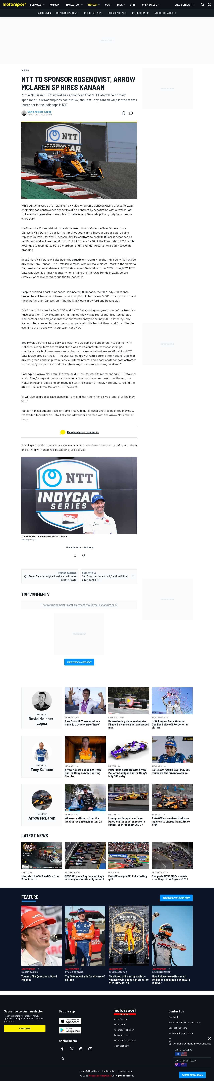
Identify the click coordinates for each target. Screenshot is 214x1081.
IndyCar (92, 4)
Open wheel (149, 4)
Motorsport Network (100, 1075)
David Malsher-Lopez (39, 112)
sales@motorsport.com (181, 1033)
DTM (132, 4)
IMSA (120, 4)
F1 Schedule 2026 (93, 13)
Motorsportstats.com (125, 1040)
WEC (107, 4)
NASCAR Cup (73, 4)
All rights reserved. (123, 1075)
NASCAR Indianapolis (165, 13)
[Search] (202, 4)
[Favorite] (123, 113)
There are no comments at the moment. (79, 604)
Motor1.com (119, 1024)
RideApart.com (121, 1045)
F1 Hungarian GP (140, 13)
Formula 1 (36, 4)
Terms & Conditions (89, 1070)
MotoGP (54, 4)
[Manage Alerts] (83, 555)
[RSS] (62, 1058)
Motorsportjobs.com (124, 1029)
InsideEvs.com (121, 1019)
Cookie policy (108, 1070)
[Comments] (132, 113)
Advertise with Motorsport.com (184, 1022)
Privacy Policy (125, 1070)
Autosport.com (121, 1035)
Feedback (173, 1017)
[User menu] (209, 4)
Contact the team (178, 1027)
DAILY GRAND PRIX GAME (67, 13)
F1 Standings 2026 (117, 13)
